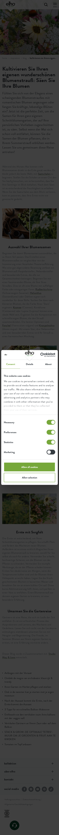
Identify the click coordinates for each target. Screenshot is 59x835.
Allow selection (29, 477)
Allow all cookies (29, 467)
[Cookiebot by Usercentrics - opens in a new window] (42, 355)
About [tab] (48, 364)
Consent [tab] (10, 364)
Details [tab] (29, 364)
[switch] (51, 432)
